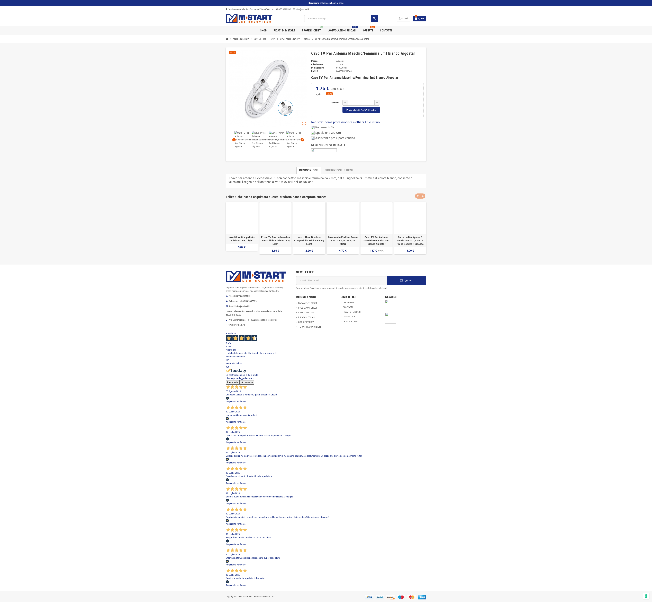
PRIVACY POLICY (306, 317)
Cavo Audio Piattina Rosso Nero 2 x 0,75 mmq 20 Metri (343, 240)
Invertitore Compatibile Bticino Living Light (242, 239)
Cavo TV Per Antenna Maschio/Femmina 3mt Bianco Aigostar (376, 240)
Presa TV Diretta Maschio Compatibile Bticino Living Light (275, 240)
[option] (242, 228)
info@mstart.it (302, 9)
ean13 (314, 71)
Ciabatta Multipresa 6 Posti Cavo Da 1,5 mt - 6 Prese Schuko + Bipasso (410, 240)
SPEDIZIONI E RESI (307, 308)
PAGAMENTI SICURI (308, 303)
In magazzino (317, 67)
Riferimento (317, 64)
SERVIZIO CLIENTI (307, 312)
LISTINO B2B (349, 316)
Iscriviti (408, 280)
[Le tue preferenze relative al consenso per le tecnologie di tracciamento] (646, 596)
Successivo (247, 382)
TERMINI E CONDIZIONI (309, 327)
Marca (314, 61)
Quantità (335, 102)
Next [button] (422, 196)
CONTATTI (348, 307)
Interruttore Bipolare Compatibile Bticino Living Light (309, 240)
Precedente (232, 382)
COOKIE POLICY (306, 322)
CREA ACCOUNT (350, 321)
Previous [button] (417, 196)
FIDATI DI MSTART (352, 312)
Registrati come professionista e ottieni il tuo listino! (346, 122)
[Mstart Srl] (256, 18)
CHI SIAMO (348, 302)
